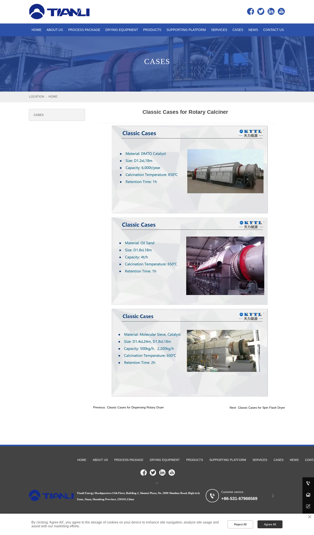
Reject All (240, 524)
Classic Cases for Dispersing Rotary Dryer (135, 407)
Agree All (270, 524)
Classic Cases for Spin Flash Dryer (261, 407)
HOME (52, 96)
